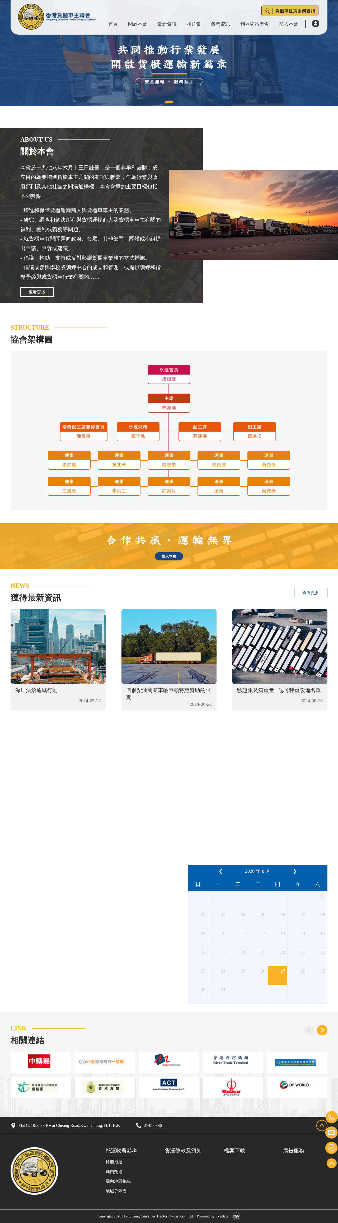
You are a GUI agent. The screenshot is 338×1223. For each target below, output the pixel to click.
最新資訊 (166, 24)
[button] (169, 102)
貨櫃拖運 (114, 1162)
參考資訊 (220, 24)
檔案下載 (234, 1151)
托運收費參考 (121, 1151)
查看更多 (37, 292)
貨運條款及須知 (183, 1151)
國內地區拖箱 (118, 1181)
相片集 (194, 24)
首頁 (113, 24)
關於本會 (137, 24)
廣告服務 (293, 1151)
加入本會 (288, 24)
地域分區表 (116, 1191)
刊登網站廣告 (254, 24)
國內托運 (114, 1171)
